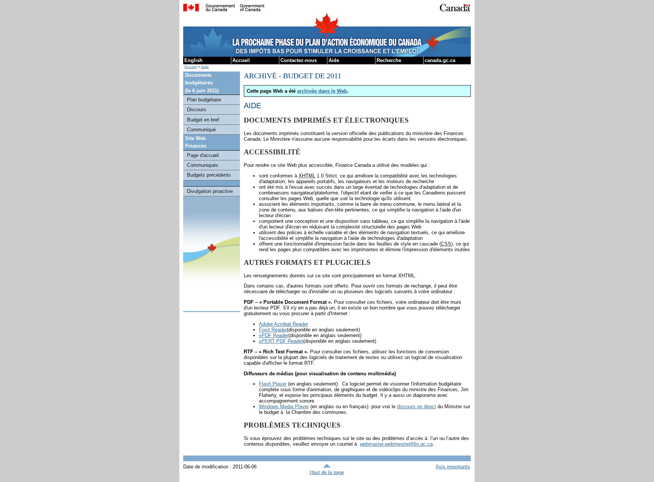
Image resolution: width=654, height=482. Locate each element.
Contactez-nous (298, 60)
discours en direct (416, 406)
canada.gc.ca (440, 60)
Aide (334, 60)
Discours (196, 109)
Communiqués (202, 165)
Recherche (389, 60)
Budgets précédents (209, 175)
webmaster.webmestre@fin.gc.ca (396, 444)
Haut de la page (327, 472)
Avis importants (453, 467)
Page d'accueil (203, 155)
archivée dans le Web (322, 91)
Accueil (241, 60)
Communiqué (201, 129)
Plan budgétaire (204, 100)
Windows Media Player (284, 406)
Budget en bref (203, 120)
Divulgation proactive (210, 191)
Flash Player (273, 384)
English (193, 60)
